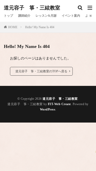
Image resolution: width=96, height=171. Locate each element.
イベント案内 (71, 15)
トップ (8, 15)
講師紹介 (24, 15)
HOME (12, 27)
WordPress (48, 109)
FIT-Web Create (59, 104)
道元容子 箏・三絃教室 (32, 7)
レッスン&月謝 (46, 15)
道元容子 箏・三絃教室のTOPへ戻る (41, 71)
